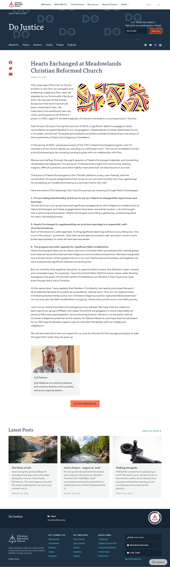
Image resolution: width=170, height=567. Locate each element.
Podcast (72, 45)
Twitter (51, 552)
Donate (76, 548)
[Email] (11, 74)
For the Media (103, 552)
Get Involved (77, 4)
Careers (76, 556)
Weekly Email (53, 539)
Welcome (46, 4)
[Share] (11, 63)
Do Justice (21, 14)
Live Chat (135, 553)
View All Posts (150, 430)
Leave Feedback (85, 403)
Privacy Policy (14, 559)
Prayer (60, 45)
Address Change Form (107, 543)
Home (11, 14)
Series (49, 45)
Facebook (145, 45)
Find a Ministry (79, 543)
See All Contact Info (133, 559)
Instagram (155, 45)
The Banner (103, 539)
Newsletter (160, 45)
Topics (25, 45)
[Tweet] (11, 68)
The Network (53, 543)
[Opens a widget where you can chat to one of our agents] (158, 562)
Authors (37, 45)
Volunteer (77, 552)
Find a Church (79, 539)
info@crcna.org (139, 545)
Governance (103, 556)
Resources (93, 4)
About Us (14, 45)
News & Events (110, 4)
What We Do (60, 4)
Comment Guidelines (107, 548)
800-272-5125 (137, 538)
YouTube (150, 45)
